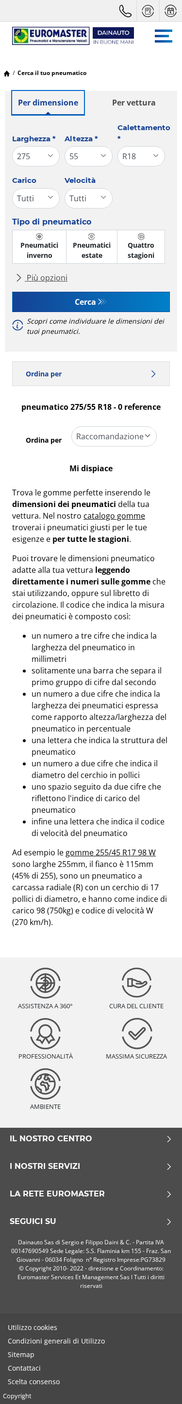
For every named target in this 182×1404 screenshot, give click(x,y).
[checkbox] (39, 247)
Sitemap (21, 1354)
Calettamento (143, 133)
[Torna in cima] (156, 1383)
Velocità (80, 180)
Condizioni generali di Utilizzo (56, 1340)
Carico (24, 180)
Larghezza (34, 138)
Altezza (81, 138)
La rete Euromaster (57, 1194)
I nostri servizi (45, 1166)
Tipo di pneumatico (51, 221)
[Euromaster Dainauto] (68, 36)
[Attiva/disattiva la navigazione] (163, 36)
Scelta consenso (34, 1381)
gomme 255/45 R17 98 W (111, 852)
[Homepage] (7, 73)
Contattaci (24, 1368)
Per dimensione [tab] (48, 102)
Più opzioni (46, 277)
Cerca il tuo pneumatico (51, 73)
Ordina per (44, 373)
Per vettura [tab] (134, 102)
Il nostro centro (51, 1139)
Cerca (85, 302)
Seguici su (33, 1221)
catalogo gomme (114, 515)
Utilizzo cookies (32, 1327)
